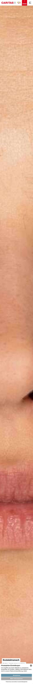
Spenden (24, 4)
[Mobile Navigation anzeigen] (30, 2)
